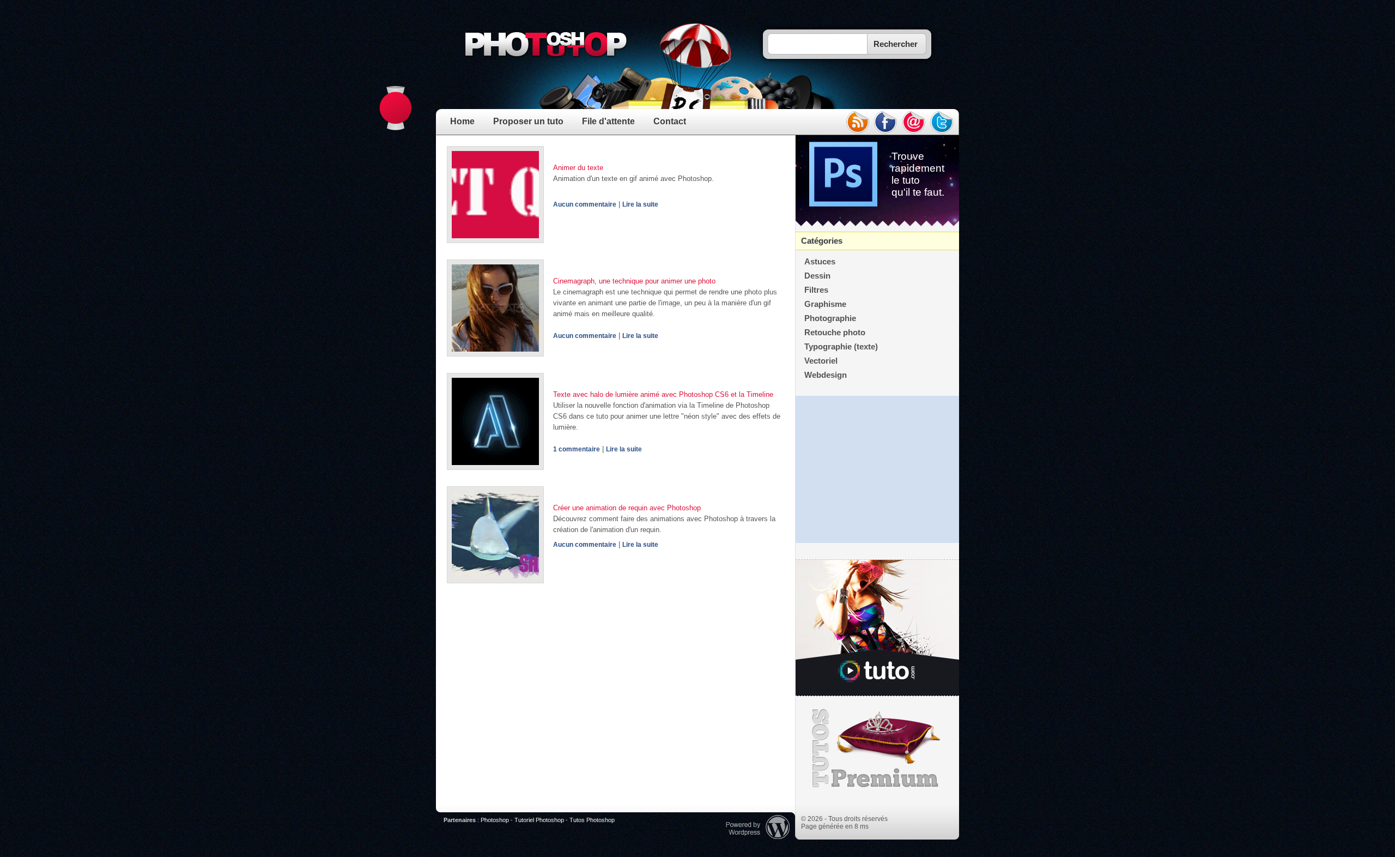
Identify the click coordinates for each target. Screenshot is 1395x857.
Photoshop (495, 820)
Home (462, 121)
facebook (885, 122)
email (914, 122)
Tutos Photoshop (592, 820)
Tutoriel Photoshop (539, 820)
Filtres (816, 290)
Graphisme (825, 304)
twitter (942, 122)
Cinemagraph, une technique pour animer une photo (634, 281)
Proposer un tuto (528, 121)
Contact (669, 121)
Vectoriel (821, 361)
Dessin (817, 275)
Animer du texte (578, 168)
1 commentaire (576, 449)
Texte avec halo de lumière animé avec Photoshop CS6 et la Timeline (663, 394)
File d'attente (608, 121)
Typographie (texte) (841, 346)
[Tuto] (877, 628)
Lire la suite (640, 204)
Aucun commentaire (584, 204)
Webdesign (825, 375)
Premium (877, 748)
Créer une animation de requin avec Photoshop (627, 508)
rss (857, 122)
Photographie (830, 318)
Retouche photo (834, 332)
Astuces (819, 261)
